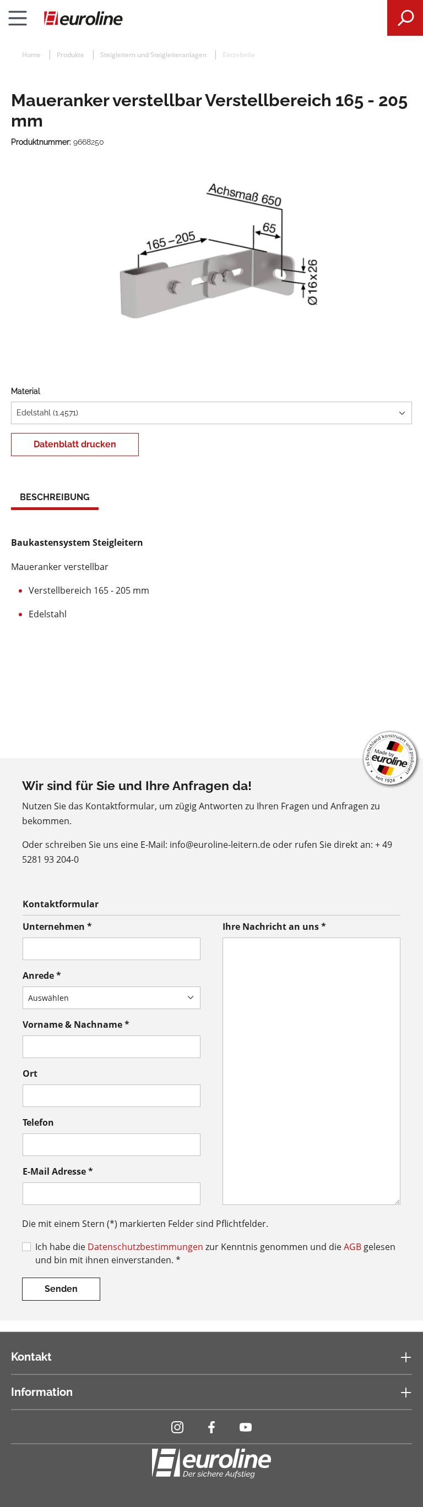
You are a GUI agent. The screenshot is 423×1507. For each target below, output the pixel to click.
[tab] (55, 498)
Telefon (38, 1122)
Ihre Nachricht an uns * (274, 926)
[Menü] (17, 18)
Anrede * (42, 975)
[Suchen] (405, 18)
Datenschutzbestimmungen (145, 1247)
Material (25, 391)
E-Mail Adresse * (58, 1171)
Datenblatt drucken (75, 444)
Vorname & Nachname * (76, 1024)
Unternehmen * (57, 926)
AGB (352, 1247)
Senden (61, 1289)
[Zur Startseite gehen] (211, 18)
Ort (30, 1073)
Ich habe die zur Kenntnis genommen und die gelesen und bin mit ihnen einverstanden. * (215, 1253)
